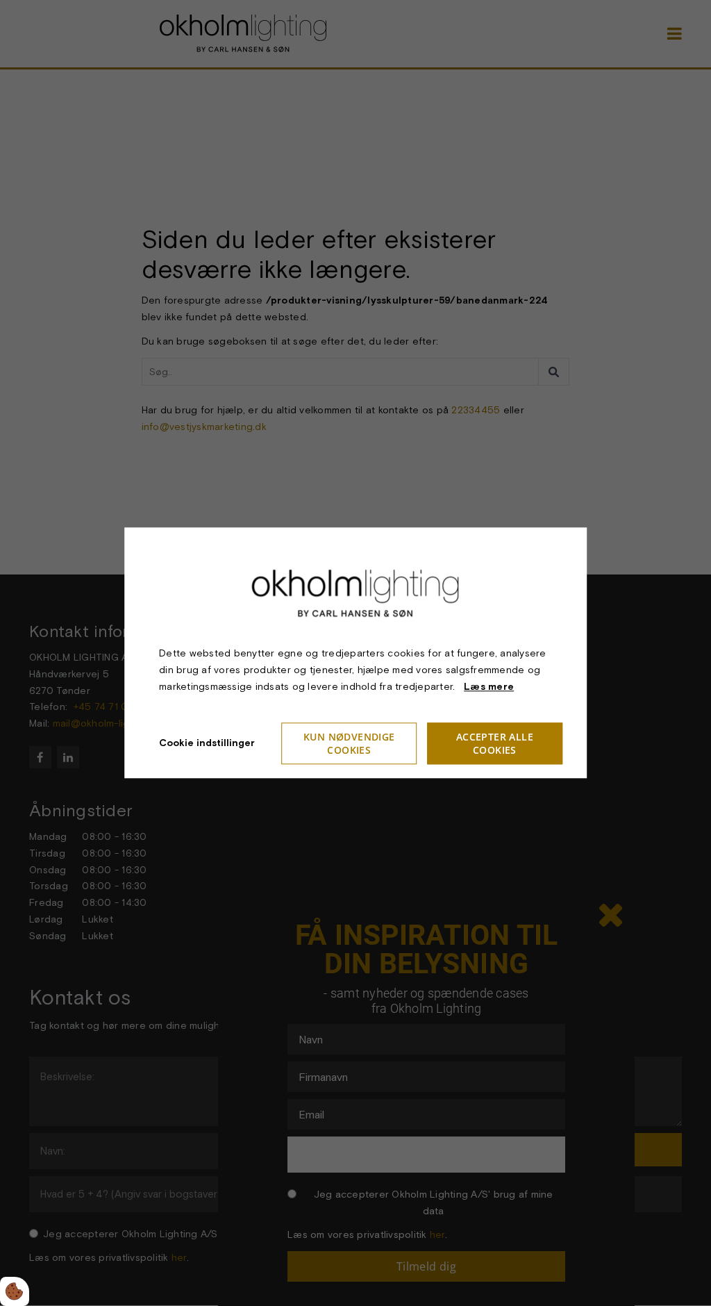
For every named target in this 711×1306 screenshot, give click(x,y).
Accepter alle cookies (494, 744)
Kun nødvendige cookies (349, 744)
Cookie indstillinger (207, 743)
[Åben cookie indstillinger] (14, 1291)
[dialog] (355, 652)
